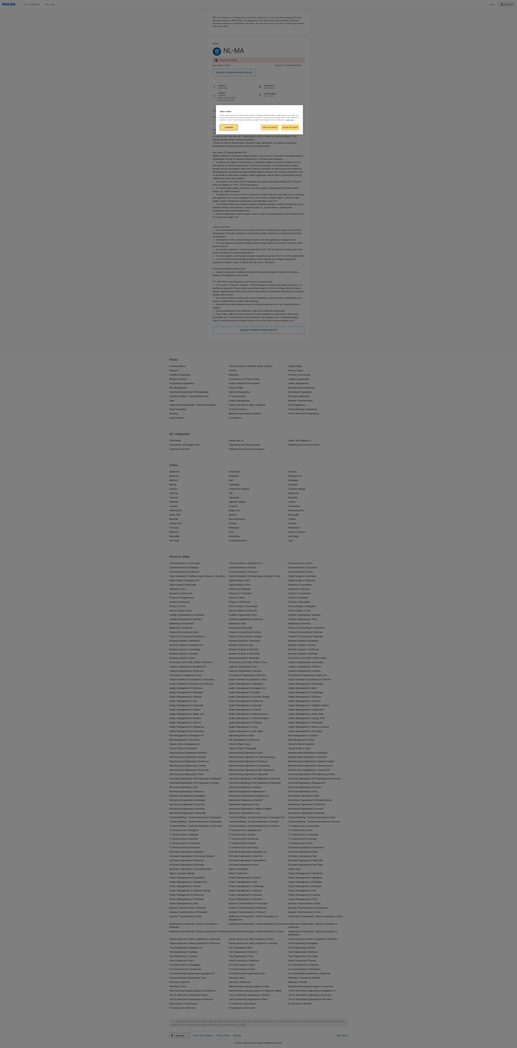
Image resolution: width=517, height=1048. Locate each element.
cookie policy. (290, 120)
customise (229, 127)
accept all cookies (290, 127)
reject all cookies (270, 127)
